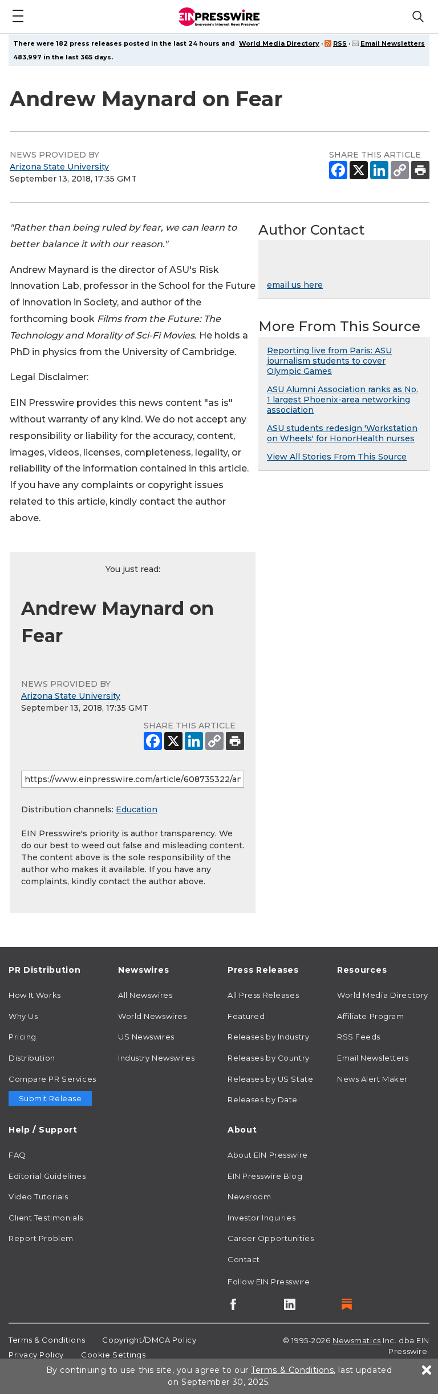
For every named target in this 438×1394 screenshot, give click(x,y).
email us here (295, 285)
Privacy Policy (36, 1354)
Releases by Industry (268, 1036)
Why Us (23, 1016)
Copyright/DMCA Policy (149, 1339)
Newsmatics (356, 1340)
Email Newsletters (392, 43)
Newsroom (249, 1196)
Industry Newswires (156, 1057)
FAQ (17, 1154)
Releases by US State (270, 1078)
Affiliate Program (370, 1016)
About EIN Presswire (268, 1154)
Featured (246, 1016)
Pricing (22, 1036)
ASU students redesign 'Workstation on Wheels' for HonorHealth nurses (342, 433)
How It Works (35, 995)
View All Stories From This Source (337, 457)
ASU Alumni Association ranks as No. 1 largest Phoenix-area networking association (342, 399)
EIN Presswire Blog (265, 1176)
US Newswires (146, 1036)
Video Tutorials (38, 1196)
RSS (340, 43)
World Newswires (152, 1016)
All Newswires (145, 995)
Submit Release (50, 1098)
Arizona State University (59, 167)
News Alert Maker (372, 1078)
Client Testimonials (46, 1217)
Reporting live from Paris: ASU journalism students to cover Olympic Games (329, 360)
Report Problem (41, 1238)
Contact (244, 1259)
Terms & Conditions (47, 1339)
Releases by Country (269, 1057)
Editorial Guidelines (47, 1176)
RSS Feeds (358, 1036)
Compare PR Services (52, 1078)
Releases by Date (263, 1099)
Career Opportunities (271, 1238)
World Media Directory (279, 43)
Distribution (32, 1057)
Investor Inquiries (261, 1217)
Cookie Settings (113, 1354)
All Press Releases (263, 995)
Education (136, 809)
